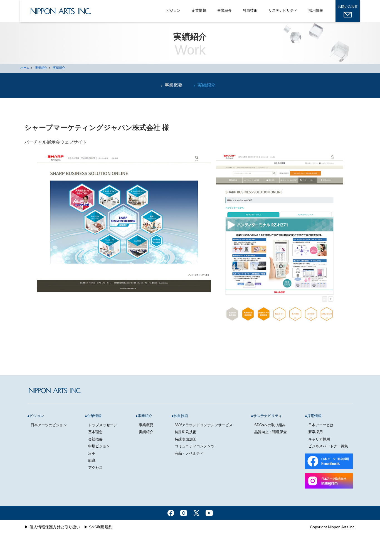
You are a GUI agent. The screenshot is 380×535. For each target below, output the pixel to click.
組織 (91, 460)
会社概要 (95, 439)
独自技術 (250, 10)
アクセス (95, 467)
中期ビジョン (99, 446)
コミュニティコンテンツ (194, 446)
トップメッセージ (102, 425)
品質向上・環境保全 (270, 432)
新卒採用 (315, 432)
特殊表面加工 (185, 439)
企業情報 (199, 10)
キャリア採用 (319, 439)
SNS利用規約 (100, 527)
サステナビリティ (282, 10)
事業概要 (173, 85)
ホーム (24, 67)
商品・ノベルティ (189, 453)
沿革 (91, 453)
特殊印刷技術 (185, 432)
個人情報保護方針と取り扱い (54, 527)
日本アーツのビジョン (49, 425)
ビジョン (173, 10)
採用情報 (316, 10)
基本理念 (95, 432)
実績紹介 (59, 67)
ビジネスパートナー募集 (328, 446)
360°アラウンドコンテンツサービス (204, 425)
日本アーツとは (321, 425)
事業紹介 (224, 10)
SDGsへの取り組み (270, 425)
